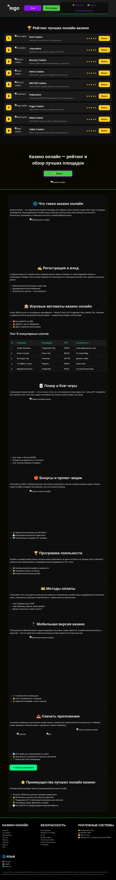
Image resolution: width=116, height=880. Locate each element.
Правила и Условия (48, 833)
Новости (5, 830)
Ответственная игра (48, 842)
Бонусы (5, 844)
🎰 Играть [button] (58, 173)
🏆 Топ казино (77, 5)
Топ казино (6, 833)
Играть (104, 38)
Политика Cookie (47, 840)
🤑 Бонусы (91, 5)
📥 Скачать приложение (23, 767)
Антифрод (44, 844)
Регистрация (51, 8)
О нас (43, 835)
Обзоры (5, 840)
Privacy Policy (46, 837)
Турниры (5, 842)
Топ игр (5, 837)
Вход (33, 8)
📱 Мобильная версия (84, 11)
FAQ (3, 847)
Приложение (7, 835)
